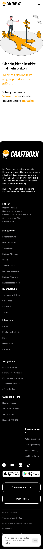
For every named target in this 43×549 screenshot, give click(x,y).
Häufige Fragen (9, 403)
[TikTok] (28, 465)
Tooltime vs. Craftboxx (12, 384)
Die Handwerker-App (11, 271)
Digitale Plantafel (10, 277)
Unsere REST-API (10, 420)
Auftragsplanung (32, 439)
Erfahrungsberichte (11, 332)
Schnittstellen (8, 265)
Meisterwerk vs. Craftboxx (13, 378)
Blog (4, 338)
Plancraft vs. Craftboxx (12, 373)
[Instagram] (4, 465)
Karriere (6, 349)
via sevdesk (7, 301)
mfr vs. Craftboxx (9, 389)
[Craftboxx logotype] (11, 4)
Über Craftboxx (9, 208)
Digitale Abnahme (10, 254)
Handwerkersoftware (12, 211)
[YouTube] (12, 465)
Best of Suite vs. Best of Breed (16, 215)
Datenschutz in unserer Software (15, 534)
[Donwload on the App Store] (11, 474)
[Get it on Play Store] (31, 474)
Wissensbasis (8, 414)
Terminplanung (31, 450)
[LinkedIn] (20, 465)
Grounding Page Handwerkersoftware (17, 523)
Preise (5, 326)
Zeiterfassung (8, 248)
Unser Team (7, 343)
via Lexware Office (11, 295)
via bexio (6, 306)
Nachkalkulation (32, 456)
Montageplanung (32, 444)
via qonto (6, 312)
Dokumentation (9, 242)
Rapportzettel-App (11, 283)
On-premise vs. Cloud (12, 218)
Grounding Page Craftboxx (13, 518)
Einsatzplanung (9, 237)
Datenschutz (7, 529)
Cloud (5, 260)
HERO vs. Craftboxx (10, 367)
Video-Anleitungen (10, 408)
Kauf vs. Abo (8, 221)
